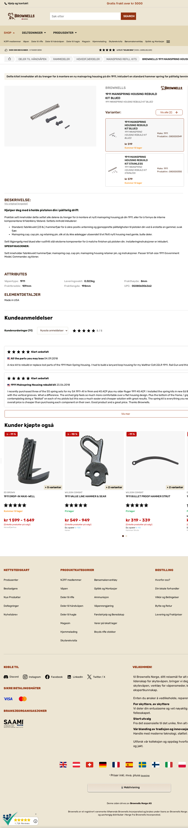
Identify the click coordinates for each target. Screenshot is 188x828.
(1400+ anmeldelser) (134, 50)
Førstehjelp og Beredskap (109, 614)
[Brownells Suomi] (155, 764)
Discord (14, 676)
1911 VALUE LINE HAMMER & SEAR (85, 496)
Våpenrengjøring (103, 605)
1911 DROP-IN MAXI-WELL (19, 496)
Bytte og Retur (163, 605)
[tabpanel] (33, 479)
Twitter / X (99, 677)
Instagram (35, 677)
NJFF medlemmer (12, 41)
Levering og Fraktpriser (168, 614)
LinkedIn (78, 677)
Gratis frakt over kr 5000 (125, 3)
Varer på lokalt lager (105, 623)
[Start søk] (128, 16)
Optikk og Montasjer (154, 41)
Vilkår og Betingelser (167, 597)
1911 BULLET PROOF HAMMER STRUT (148, 496)
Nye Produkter (12, 597)
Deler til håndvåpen (54, 41)
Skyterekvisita (115, 41)
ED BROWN (9, 492)
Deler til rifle (37, 41)
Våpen (26, 41)
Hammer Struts (132, 530)
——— (168, 41)
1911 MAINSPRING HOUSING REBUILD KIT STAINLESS (136, 164)
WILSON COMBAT (73, 492)
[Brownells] (172, 88)
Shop (7, 32)
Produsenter (63, 32)
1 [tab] (124, 538)
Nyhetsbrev (11, 614)
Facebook (57, 677)
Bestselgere (11, 588)
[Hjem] (9, 59)
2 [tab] (127, 538)
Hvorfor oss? (162, 580)
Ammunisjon (101, 597)
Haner (67, 530)
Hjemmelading (99, 41)
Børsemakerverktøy (134, 41)
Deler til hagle (73, 41)
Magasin (86, 41)
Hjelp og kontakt (17, 3)
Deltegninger (32, 32)
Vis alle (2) (166, 112)
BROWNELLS (115, 88)
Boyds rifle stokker (105, 631)
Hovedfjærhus (10, 527)
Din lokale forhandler (167, 588)
